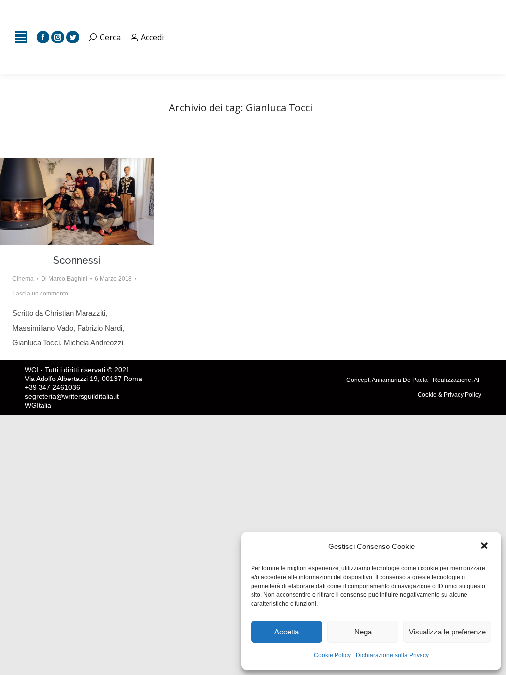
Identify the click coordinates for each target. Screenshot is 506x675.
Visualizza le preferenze (447, 632)
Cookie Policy (332, 655)
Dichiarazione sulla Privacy (392, 655)
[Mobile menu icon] (21, 37)
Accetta (286, 632)
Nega (363, 632)
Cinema (23, 278)
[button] (485, 546)
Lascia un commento (40, 293)
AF (477, 380)
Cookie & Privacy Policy (449, 394)
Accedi (152, 37)
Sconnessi (76, 260)
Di (64, 278)
